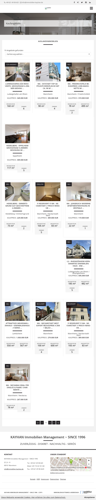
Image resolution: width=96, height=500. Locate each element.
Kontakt (32, 479)
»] (58, 422)
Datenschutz (54, 479)
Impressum (45, 479)
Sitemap (63, 479)
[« (38, 422)
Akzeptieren (89, 497)
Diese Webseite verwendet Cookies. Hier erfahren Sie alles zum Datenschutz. (33, 497)
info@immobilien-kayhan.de (32, 2)
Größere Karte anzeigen (57, 473)
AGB (38, 479)
